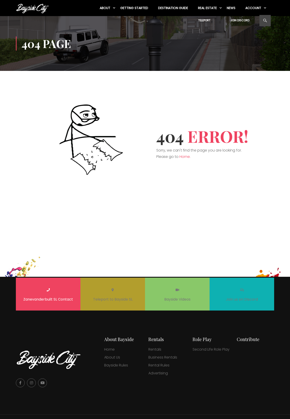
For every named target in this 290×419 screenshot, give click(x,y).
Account (253, 8)
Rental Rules (158, 365)
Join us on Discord (242, 299)
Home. (185, 156)
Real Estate (207, 8)
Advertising (158, 373)
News (231, 8)
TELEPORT (204, 20)
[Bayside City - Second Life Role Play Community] (33, 8)
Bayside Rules (116, 365)
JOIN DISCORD (239, 20)
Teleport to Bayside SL (113, 299)
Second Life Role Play (211, 349)
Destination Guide (173, 8)
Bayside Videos (177, 299)
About (105, 8)
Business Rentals (162, 357)
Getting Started (134, 8)
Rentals (154, 349)
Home (109, 349)
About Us (112, 357)
